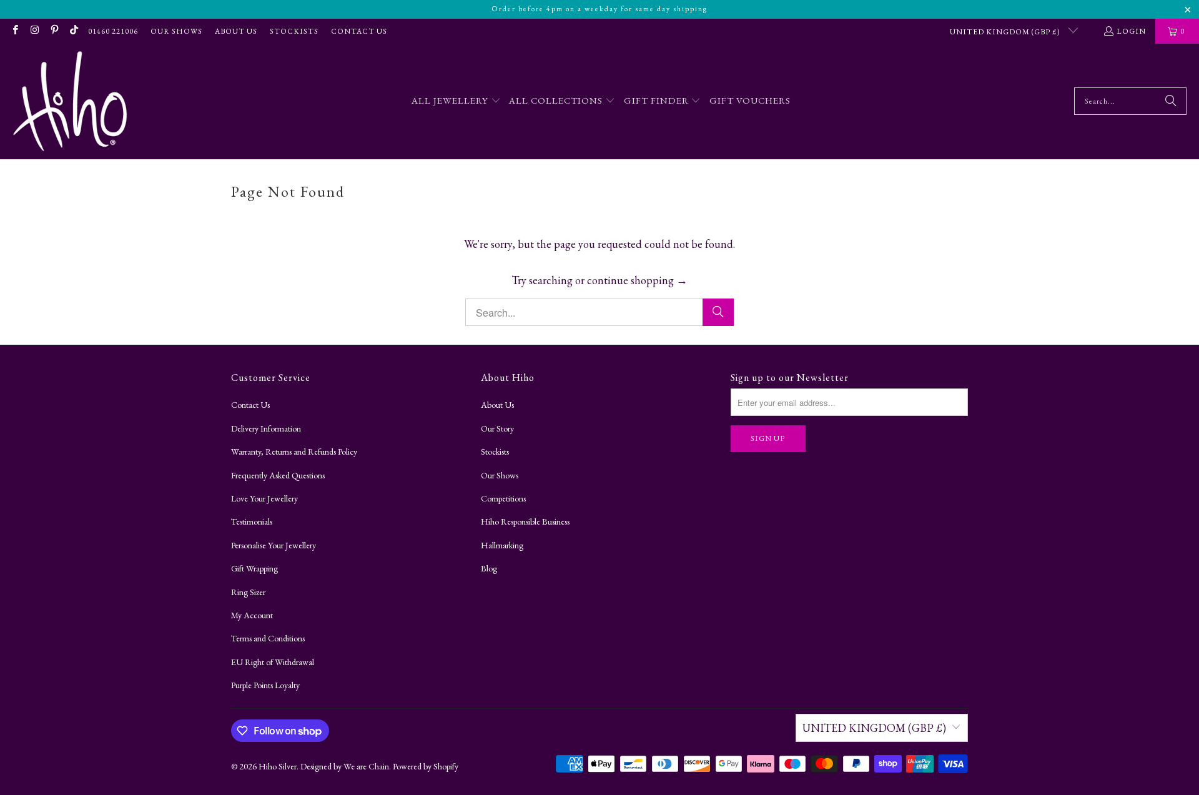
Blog (489, 568)
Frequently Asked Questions (278, 475)
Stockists (294, 31)
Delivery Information (266, 428)
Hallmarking (502, 545)
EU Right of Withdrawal (272, 662)
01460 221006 (113, 31)
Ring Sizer (248, 592)
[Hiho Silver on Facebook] (14, 31)
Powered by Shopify (425, 766)
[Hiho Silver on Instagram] (34, 31)
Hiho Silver (278, 766)
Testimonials (251, 521)
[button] (456, 101)
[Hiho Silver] (70, 101)
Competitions (503, 498)
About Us (236, 31)
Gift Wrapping (254, 568)
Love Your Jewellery (264, 498)
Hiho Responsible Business (525, 521)
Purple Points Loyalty (265, 685)
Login (1131, 31)
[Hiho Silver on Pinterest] (54, 31)
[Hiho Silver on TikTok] (73, 31)
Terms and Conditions (268, 638)
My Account (252, 615)
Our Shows (176, 31)
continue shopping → (637, 280)
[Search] (1171, 101)
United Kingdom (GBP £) (1006, 32)
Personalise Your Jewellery (273, 545)
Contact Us (359, 31)
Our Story (497, 428)
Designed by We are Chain (344, 766)
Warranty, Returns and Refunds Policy (294, 451)
